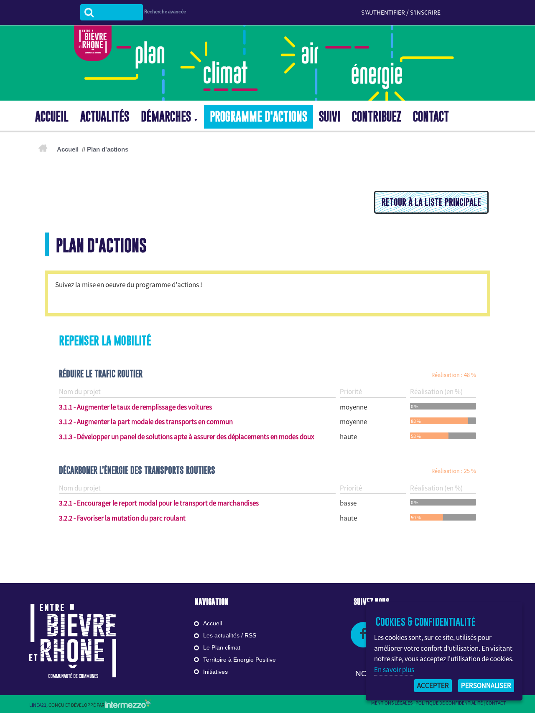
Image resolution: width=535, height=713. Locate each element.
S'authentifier (383, 12)
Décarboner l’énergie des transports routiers (137, 470)
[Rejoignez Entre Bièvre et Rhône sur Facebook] (363, 634)
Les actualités (221, 635)
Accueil (68, 149)
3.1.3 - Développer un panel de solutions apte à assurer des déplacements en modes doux (186, 436)
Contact (496, 703)
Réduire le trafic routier (101, 374)
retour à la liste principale (431, 202)
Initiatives (215, 671)
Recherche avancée (165, 11)
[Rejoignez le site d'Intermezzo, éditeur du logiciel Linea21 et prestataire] (128, 705)
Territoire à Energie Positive (239, 659)
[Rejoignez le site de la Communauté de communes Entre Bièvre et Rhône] (72, 640)
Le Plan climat (221, 647)
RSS (250, 635)
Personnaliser (486, 685)
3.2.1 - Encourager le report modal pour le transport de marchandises (159, 503)
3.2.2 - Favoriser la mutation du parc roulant (122, 518)
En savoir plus (394, 669)
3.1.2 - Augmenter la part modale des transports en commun (146, 421)
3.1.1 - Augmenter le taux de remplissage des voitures (135, 407)
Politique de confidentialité (449, 703)
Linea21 (37, 705)
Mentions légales (392, 703)
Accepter (433, 685)
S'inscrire (425, 12)
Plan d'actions (107, 149)
